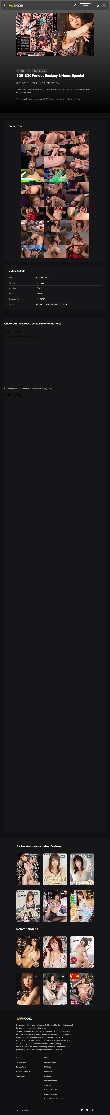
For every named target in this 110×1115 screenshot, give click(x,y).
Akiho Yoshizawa (42, 277)
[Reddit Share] (93, 1110)
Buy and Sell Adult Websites (54, 1099)
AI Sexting (47, 1085)
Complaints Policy (23, 1071)
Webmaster (20, 1076)
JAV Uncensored (50, 1062)
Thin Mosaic (40, 283)
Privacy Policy (21, 1067)
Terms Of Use (21, 1062)
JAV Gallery (48, 1067)
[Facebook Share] (87, 1110)
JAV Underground (50, 1080)
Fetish (65, 304)
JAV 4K (46, 1058)
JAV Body (47, 1076)
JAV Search (48, 1071)
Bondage (39, 304)
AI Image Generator (51, 1090)
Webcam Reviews (50, 1094)
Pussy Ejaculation (52, 304)
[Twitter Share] (82, 1110)
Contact (19, 1058)
